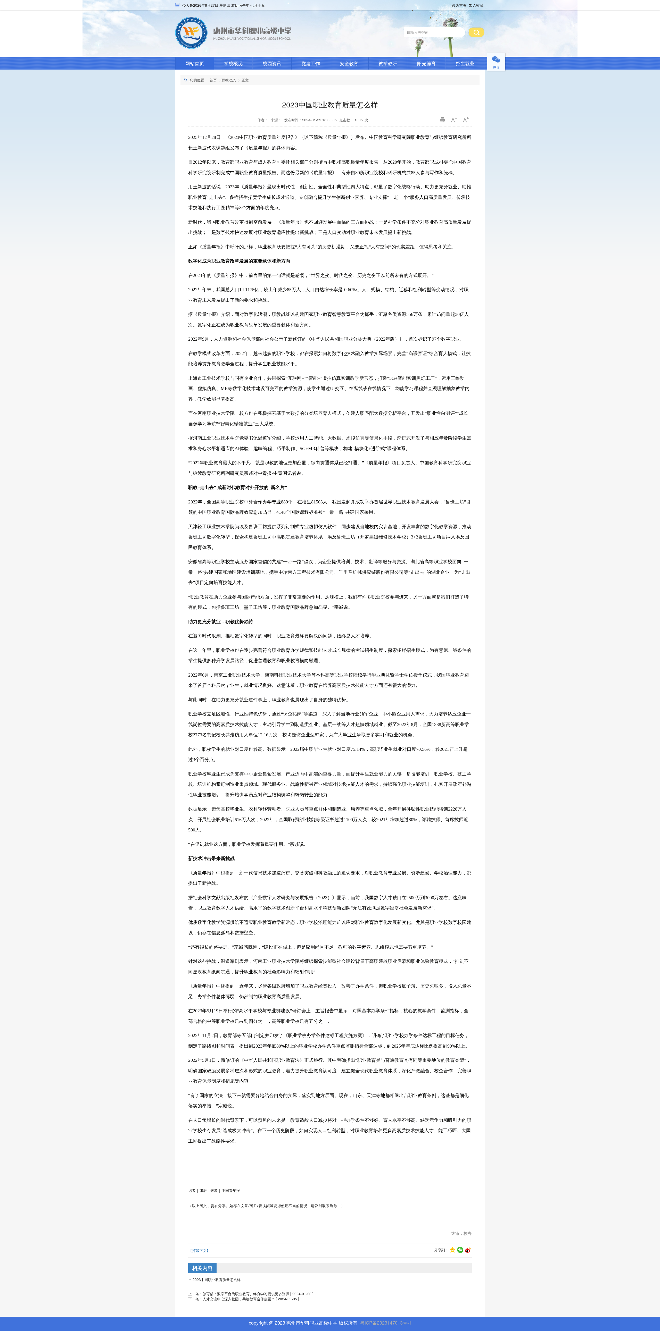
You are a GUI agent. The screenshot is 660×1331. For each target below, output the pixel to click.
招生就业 (465, 63)
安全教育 (349, 63)
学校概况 (233, 63)
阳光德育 (426, 63)
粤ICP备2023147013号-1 (385, 1322)
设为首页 (459, 5)
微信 (496, 67)
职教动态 (228, 79)
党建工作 (310, 63)
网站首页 (194, 63)
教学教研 (387, 63)
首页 (213, 79)
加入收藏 (476, 5)
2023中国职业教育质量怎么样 (217, 1279)
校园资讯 (272, 63)
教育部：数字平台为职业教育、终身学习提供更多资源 (246, 1293)
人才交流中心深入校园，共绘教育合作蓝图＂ (239, 1298)
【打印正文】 (199, 1250)
